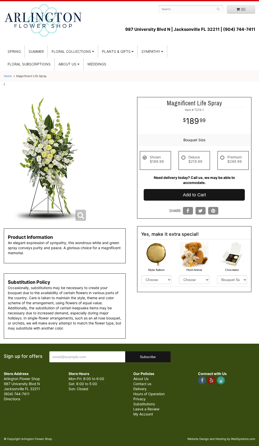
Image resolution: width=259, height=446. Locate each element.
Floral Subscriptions (29, 64)
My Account (143, 414)
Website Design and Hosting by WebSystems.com (221, 439)
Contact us (142, 384)
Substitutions (144, 404)
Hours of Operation (149, 394)
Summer (36, 51)
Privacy (139, 399)
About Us (140, 379)
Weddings (96, 64)
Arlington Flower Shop (43, 20)
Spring (14, 51)
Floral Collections (71, 51)
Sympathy (150, 51)
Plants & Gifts (116, 51)
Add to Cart (194, 194)
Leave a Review (146, 409)
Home (8, 76)
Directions (12, 399)
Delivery (140, 389)
